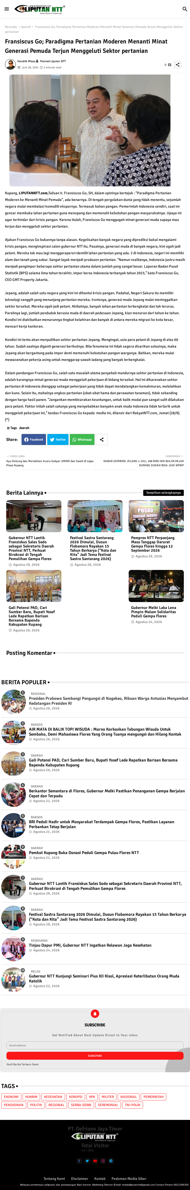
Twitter (61, 440)
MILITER (108, 1097)
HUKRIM (31, 1097)
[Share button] (102, 439)
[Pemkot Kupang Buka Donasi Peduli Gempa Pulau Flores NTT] (13, 856)
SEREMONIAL (108, 1105)
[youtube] (95, 1161)
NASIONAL (128, 1097)
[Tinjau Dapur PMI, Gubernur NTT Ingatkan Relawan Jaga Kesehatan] (13, 948)
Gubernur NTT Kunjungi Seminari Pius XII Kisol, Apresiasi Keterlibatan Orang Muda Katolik (104, 979)
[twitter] (87, 1161)
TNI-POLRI (132, 1105)
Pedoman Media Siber (129, 1178)
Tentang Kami (54, 1178)
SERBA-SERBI (81, 1105)
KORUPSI (75, 1097)
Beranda (11, 27)
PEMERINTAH (153, 1097)
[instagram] (103, 1161)
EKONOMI (11, 1097)
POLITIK (36, 1105)
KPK (92, 1097)
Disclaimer (79, 1178)
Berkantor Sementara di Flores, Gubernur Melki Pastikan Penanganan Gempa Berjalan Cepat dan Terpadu (107, 794)
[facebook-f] (79, 1161)
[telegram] (111, 1161)
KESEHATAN (53, 1097)
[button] (185, 9)
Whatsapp (85, 440)
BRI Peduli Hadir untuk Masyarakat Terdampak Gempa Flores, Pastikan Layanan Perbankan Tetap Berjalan (101, 824)
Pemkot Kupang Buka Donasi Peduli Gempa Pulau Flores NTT (84, 852)
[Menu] (6, 9)
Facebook (36, 440)
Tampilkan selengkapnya (163, 493)
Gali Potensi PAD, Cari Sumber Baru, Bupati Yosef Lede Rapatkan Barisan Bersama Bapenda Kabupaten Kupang (32, 616)
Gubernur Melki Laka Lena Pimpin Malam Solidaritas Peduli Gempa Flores (153, 612)
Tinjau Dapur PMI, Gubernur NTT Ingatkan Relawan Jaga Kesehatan (90, 945)
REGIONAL (56, 1105)
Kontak (100, 1178)
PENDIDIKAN (14, 1105)
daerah (26, 27)
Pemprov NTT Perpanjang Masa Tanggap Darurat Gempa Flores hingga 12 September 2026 (153, 544)
